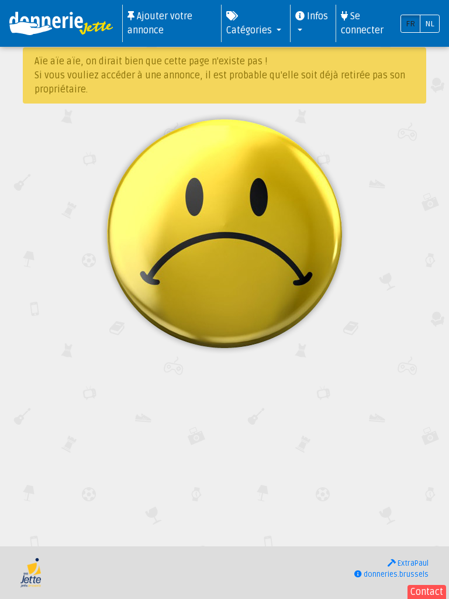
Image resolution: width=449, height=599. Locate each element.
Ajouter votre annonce (159, 23)
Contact (426, 592)
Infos (316, 16)
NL (429, 24)
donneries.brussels (395, 574)
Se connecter (362, 23)
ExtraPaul (412, 563)
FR (410, 24)
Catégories (250, 30)
